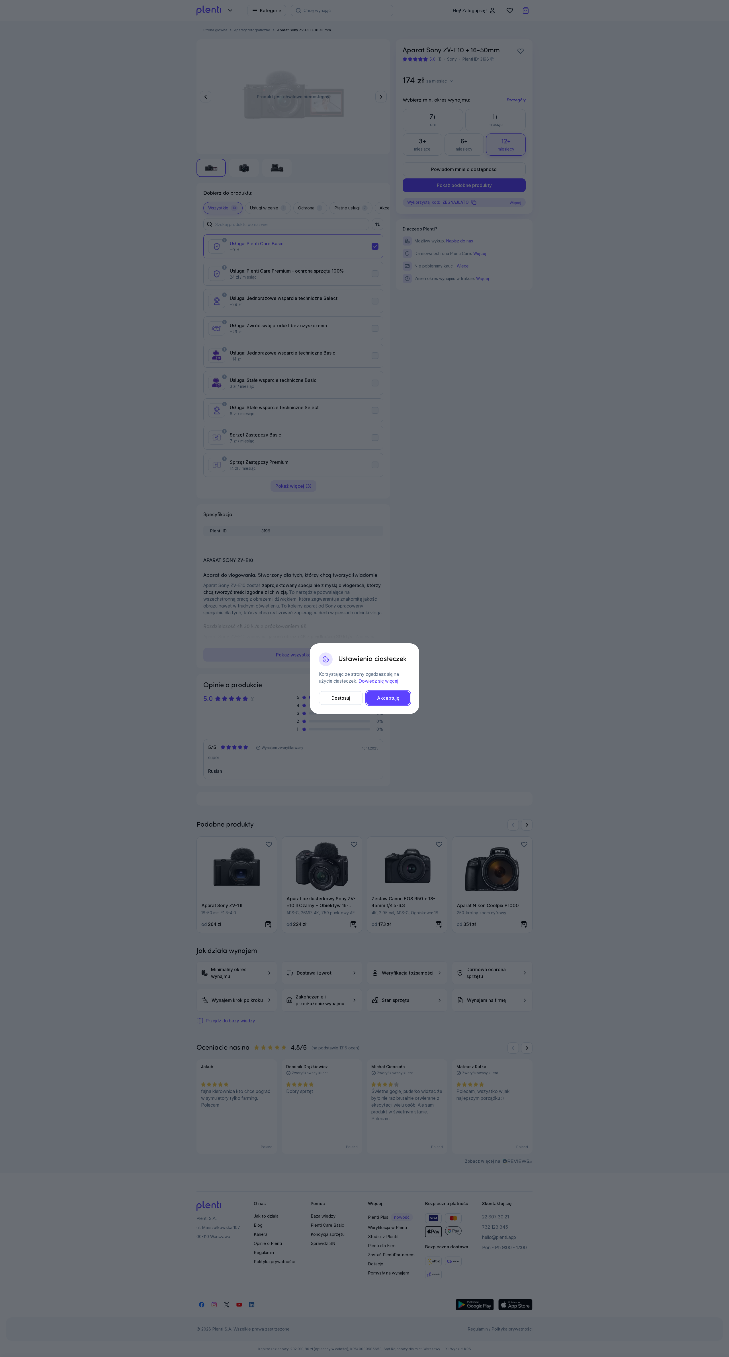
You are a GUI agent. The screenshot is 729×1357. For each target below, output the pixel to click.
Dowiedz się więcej (378, 681)
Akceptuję (388, 698)
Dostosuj (340, 698)
